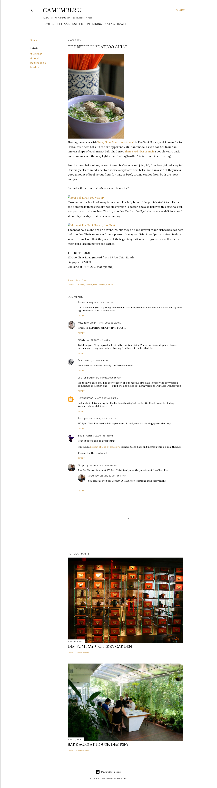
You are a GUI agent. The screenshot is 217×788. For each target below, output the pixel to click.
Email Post (81, 280)
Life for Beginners (88, 377)
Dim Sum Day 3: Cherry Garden (100, 646)
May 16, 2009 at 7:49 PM (101, 302)
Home (47, 23)
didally (81, 340)
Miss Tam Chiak (87, 322)
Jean (80, 360)
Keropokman (85, 398)
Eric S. (81, 435)
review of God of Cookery (105, 446)
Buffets (78, 23)
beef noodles (38, 62)
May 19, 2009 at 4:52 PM (107, 398)
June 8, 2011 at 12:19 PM (105, 418)
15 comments (82, 750)
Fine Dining (93, 23)
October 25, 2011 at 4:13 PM (99, 435)
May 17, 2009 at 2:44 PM (98, 340)
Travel (121, 23)
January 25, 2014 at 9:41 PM (103, 465)
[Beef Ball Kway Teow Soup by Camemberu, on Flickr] (96, 137)
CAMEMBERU (62, 10)
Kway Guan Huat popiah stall (115, 142)
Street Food (61, 23)
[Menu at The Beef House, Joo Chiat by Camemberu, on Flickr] (91, 225)
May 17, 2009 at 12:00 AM (110, 323)
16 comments (82, 652)
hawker (34, 67)
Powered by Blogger (111, 772)
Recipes (109, 23)
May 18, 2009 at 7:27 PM (112, 377)
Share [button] (33, 40)
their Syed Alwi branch (139, 151)
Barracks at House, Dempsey (98, 744)
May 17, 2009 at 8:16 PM (96, 360)
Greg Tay (83, 465)
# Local (34, 58)
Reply (81, 315)
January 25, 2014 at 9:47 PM (113, 475)
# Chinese (36, 53)
